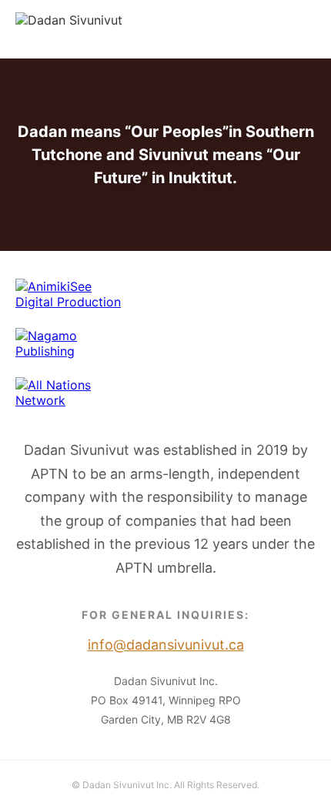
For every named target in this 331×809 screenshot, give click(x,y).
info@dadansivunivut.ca (246, 29)
